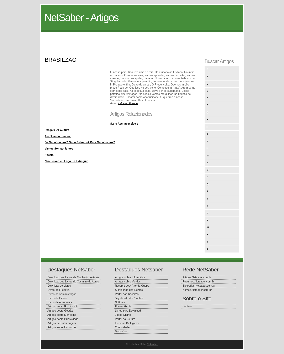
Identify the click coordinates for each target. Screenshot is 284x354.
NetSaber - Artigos (81, 17)
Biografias (121, 331)
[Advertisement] (142, 41)
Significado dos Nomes (129, 289)
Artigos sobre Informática (130, 277)
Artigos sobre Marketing (61, 314)
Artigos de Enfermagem (61, 323)
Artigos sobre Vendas (128, 281)
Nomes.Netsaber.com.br (197, 289)
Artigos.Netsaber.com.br (197, 277)
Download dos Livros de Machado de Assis (73, 277)
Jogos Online (123, 314)
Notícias (120, 302)
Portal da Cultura (125, 319)
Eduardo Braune (128, 103)
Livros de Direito (57, 298)
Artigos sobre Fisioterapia (62, 306)
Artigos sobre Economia (61, 327)
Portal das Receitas (127, 294)
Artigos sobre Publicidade (62, 319)
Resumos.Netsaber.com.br (199, 281)
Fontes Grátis (123, 306)
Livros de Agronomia (59, 302)
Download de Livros (59, 285)
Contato (187, 306)
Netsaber (152, 344)
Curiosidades (123, 327)
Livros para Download (128, 310)
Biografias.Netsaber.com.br (199, 285)
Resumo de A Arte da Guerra (132, 285)
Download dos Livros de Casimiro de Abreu (73, 281)
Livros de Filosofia (58, 289)
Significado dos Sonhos (129, 298)
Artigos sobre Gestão (60, 310)
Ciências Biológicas (127, 323)
